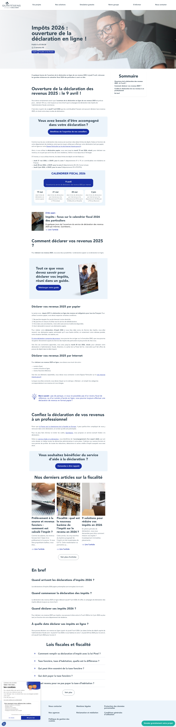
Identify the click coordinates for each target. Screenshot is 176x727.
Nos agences (54, 713)
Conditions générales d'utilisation (113, 714)
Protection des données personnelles (114, 707)
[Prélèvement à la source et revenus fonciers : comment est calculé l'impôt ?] (43, 499)
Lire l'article (53, 230)
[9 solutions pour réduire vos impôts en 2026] (93, 499)
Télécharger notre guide (48, 288)
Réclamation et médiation (87, 713)
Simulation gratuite (87, 5)
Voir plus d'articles (68, 557)
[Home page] (11, 5)
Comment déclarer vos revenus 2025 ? (128, 86)
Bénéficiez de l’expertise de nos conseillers (68, 132)
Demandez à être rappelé (68, 466)
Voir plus (68, 692)
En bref (117, 93)
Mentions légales (83, 706)
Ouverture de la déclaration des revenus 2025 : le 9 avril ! (128, 82)
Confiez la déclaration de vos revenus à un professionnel (129, 89)
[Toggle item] (34, 653)
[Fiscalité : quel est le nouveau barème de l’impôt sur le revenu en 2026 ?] (68, 499)
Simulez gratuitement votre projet (158, 723)
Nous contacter (161, 5)
